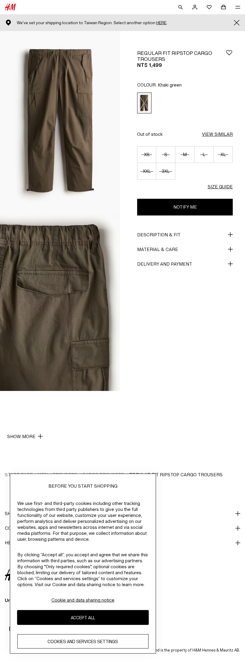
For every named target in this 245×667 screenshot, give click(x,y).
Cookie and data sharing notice (82, 600)
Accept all (83, 617)
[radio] (144, 103)
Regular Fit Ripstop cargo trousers (176, 474)
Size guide (220, 186)
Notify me (185, 207)
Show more (21, 436)
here (161, 23)
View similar (217, 134)
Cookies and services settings (83, 641)
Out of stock (150, 134)
